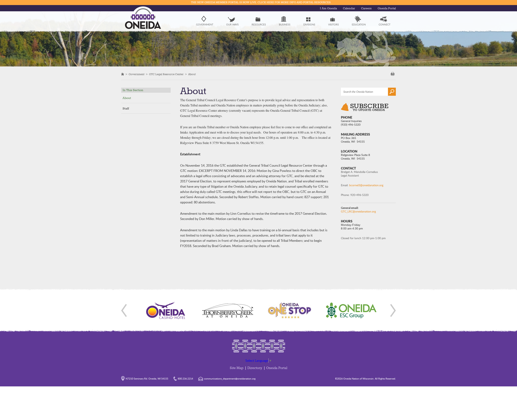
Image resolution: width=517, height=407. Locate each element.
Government (136, 74)
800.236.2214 (185, 378)
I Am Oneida (328, 8)
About (192, 74)
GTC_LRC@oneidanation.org (358, 211)
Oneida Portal (387, 8)
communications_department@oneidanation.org (229, 378)
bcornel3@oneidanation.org (366, 185)
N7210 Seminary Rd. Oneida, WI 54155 (147, 378)
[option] (166, 310)
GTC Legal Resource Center (166, 74)
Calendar (349, 8)
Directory (254, 368)
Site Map (236, 368)
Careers (366, 8)
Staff (126, 108)
